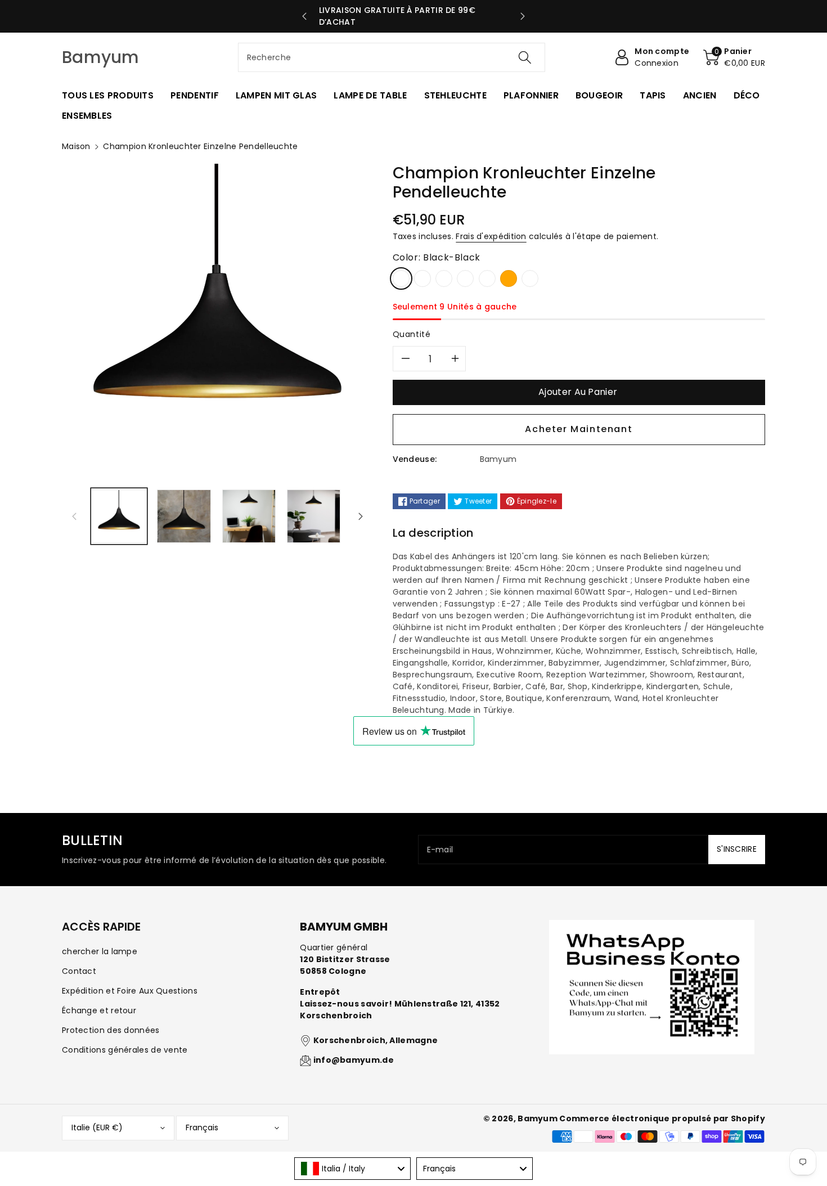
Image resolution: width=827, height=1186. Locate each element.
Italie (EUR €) (97, 1127)
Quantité (412, 334)
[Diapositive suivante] (522, 16)
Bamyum (538, 1118)
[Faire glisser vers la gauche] (74, 516)
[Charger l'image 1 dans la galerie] (119, 516)
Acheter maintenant (578, 429)
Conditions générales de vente (125, 1049)
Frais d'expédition (491, 236)
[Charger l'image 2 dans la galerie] (184, 516)
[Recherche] (525, 57)
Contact (79, 971)
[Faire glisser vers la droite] (360, 516)
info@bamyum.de (353, 1060)
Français (202, 1127)
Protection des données (111, 1030)
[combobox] (392, 57)
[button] (734, 57)
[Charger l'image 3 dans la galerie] (249, 516)
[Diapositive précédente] (304, 16)
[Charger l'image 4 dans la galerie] (313, 516)
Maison (76, 146)
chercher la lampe (99, 951)
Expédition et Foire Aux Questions (129, 990)
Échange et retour (99, 1010)
